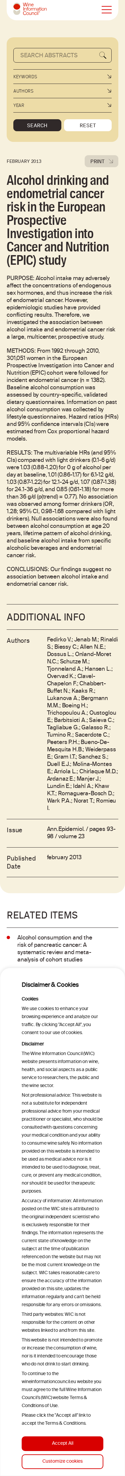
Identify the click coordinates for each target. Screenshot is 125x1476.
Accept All (62, 1443)
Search (37, 125)
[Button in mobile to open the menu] (107, 10)
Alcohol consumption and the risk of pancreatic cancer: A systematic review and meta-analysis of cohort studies (54, 949)
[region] (62, 1222)
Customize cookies (62, 1461)
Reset (88, 125)
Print (97, 161)
